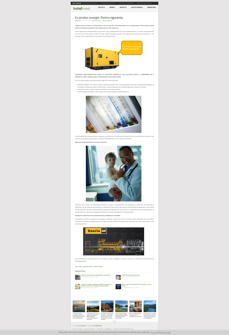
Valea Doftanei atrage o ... (145, 3)
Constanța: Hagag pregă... (90, 3)
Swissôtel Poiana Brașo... (127, 3)
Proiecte (123, 7)
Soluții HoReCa (137, 7)
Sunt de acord (155, 332)
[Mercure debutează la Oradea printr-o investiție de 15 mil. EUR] (135, 306)
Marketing (151, 7)
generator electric (87, 266)
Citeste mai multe (165, 332)
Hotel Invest (81, 8)
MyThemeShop (97, 325)
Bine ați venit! (77, 329)
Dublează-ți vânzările (104, 329)
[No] (227, 332)
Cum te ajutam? (89, 329)
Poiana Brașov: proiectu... (109, 3)
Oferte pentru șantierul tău (123, 329)
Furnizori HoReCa (96, 20)
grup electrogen (98, 266)
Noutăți (101, 7)
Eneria (80, 266)
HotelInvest (78, 20)
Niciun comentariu (107, 20)
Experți (112, 7)
